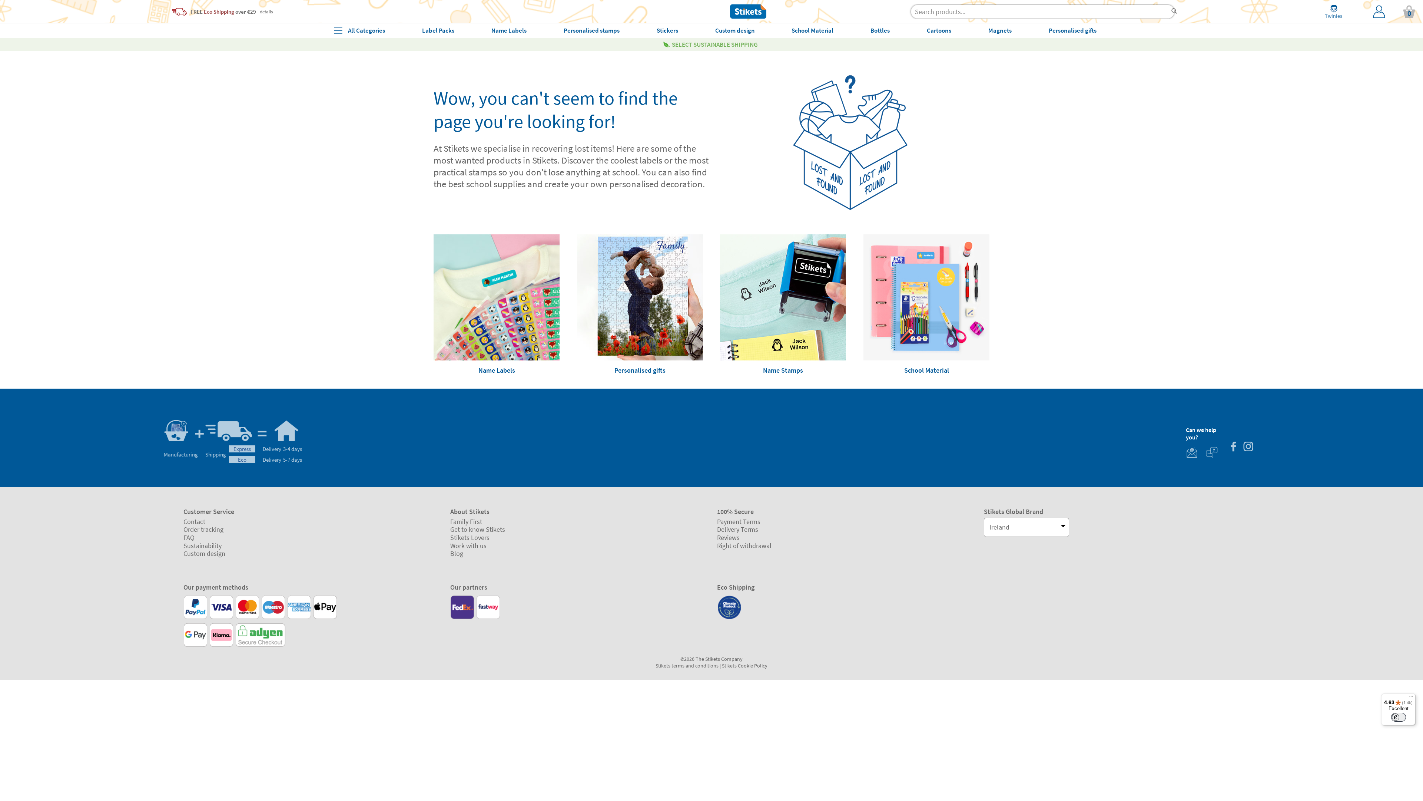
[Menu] (1411, 697)
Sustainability (202, 545)
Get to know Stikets (477, 529)
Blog (456, 553)
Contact (194, 521)
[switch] (1398, 717)
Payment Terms (738, 521)
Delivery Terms (737, 529)
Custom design (204, 553)
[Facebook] (1233, 447)
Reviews (728, 537)
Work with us (468, 545)
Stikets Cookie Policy (744, 665)
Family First (466, 521)
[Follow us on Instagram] (1248, 447)
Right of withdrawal (744, 545)
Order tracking (203, 529)
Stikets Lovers (470, 537)
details (266, 11)
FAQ (189, 537)
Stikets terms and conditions (687, 665)
